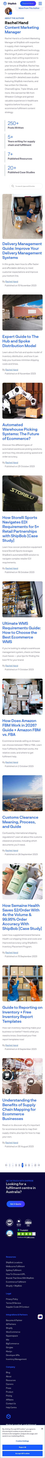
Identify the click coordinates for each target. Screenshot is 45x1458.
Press (8, 1388)
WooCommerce (13, 1332)
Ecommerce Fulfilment (16, 1282)
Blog (8, 1372)
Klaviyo (9, 1351)
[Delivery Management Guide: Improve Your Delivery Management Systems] (22, 217)
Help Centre (11, 1407)
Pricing (9, 1395)
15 (16, 1165)
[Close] (42, 1428)
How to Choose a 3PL (15, 1274)
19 (29, 1165)
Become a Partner (14, 1320)
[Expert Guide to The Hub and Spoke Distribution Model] (22, 314)
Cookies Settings (22, 1441)
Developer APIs (13, 1355)
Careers (9, 1384)
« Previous (6, 1165)
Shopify (9, 1328)
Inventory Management (16, 1359)
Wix (7, 1339)
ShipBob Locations (14, 1262)
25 (35, 1165)
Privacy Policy (12, 1299)
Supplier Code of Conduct (17, 1307)
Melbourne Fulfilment (15, 1266)
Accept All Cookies (22, 1453)
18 (26, 1165)
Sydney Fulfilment (13, 1270)
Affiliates (9, 1399)
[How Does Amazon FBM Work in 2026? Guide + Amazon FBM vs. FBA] (22, 698)
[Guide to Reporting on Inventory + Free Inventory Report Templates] (22, 985)
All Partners (11, 1324)
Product (9, 1392)
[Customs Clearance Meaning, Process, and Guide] (22, 795)
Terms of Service (13, 1303)
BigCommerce (12, 1343)
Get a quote (15, 1204)
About (8, 1376)
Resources (11, 1380)
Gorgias (9, 1347)
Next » (39, 1165)
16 (19, 1165)
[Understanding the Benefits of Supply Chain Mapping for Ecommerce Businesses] (22, 1078)
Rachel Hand (11, 281)
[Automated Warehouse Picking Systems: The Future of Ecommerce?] (22, 402)
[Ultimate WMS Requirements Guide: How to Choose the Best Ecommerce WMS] (22, 601)
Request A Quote (28, 3)
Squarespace (12, 1336)
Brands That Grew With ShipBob (20, 1278)
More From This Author (29, 8)
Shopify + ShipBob (14, 1286)
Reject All (22, 1447)
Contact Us (11, 1403)
